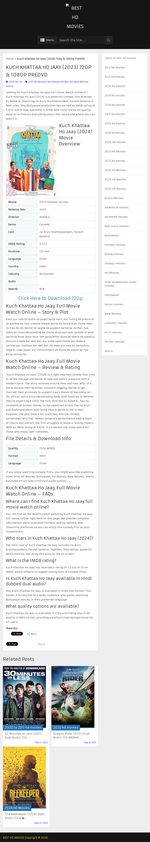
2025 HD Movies (115, 188)
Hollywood (112, 295)
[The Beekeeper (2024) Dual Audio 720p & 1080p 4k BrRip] (24, 778)
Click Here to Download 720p (50, 298)
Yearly (9, 86)
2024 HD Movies (17, 808)
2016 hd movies (115, 104)
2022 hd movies (115, 160)
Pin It (41, 644)
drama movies (114, 254)
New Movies (81, 81)
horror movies (114, 304)
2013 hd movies (115, 76)
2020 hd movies (65, 727)
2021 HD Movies (115, 151)
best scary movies (117, 226)
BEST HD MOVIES (13, 837)
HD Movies (67, 81)
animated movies (116, 216)
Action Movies (114, 198)
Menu (50, 40)
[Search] (108, 40)
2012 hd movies (115, 67)
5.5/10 (43, 243)
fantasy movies (115, 263)
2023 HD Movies (37, 81)
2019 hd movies (115, 132)
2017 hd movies (115, 114)
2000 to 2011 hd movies (23, 727)
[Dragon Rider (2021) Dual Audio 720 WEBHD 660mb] (72, 697)
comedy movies (115, 244)
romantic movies (116, 323)
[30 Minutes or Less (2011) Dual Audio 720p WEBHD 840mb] (24, 697)
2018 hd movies (115, 123)
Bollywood (53, 81)
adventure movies (117, 207)
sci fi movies (113, 332)
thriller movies (114, 341)
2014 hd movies (115, 86)
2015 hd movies (115, 95)
